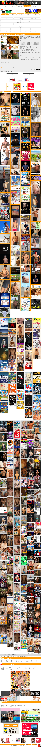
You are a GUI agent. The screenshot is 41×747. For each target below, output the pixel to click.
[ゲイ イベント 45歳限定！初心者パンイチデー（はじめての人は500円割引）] (37, 586)
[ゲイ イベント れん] (23, 424)
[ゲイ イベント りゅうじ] (3, 502)
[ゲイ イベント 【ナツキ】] (23, 510)
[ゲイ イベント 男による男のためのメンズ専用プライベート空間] (5, 300)
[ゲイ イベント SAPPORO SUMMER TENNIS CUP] (37, 388)
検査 (25, 31)
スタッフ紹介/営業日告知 (20, 26)
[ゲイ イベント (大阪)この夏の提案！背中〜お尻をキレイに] (15, 109)
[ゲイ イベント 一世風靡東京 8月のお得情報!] (5, 199)
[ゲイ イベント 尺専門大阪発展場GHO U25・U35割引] (37, 552)
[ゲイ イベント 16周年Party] (37, 400)
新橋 (21, 660)
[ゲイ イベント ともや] (30, 641)
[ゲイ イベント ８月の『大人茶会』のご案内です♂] (3, 592)
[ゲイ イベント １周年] (12, 400)
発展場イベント (30, 21)
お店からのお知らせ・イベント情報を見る (34, 653)
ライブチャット (11, 668)
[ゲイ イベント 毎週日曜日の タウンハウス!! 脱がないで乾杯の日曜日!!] (17, 433)
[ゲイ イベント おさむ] (3, 538)
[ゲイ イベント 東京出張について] (30, 548)
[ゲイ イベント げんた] (10, 491)
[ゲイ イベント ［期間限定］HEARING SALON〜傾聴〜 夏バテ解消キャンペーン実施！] (5, 129)
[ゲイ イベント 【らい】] (17, 587)
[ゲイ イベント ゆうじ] (10, 569)
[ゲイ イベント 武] (30, 606)
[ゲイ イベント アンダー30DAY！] (10, 608)
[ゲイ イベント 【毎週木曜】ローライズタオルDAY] (12, 325)
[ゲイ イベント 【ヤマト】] (37, 430)
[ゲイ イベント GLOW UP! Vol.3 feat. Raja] (10, 560)
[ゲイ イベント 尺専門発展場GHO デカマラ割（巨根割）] (29, 365)
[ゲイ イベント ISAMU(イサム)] (15, 97)
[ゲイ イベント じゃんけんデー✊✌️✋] (37, 322)
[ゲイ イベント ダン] (17, 452)
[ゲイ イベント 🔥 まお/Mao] (30, 584)
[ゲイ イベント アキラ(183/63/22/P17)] (37, 423)
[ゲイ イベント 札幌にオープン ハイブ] (37, 377)
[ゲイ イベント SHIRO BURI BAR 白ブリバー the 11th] (3, 511)
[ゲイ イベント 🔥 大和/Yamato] (23, 453)
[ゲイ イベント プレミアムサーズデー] (37, 343)
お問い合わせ (28, 744)
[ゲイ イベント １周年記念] (5, 286)
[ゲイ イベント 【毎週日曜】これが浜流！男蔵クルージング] (30, 487)
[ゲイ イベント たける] (23, 463)
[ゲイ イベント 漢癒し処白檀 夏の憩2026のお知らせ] (15, 250)
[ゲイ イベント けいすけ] (17, 502)
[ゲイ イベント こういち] (23, 472)
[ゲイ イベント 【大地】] (17, 511)
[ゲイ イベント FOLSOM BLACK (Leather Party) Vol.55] (17, 443)
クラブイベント (10, 21)
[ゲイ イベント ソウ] (37, 518)
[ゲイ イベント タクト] (17, 463)
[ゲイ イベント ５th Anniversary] (4, 323)
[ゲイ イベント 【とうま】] (23, 634)
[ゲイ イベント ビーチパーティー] (4, 407)
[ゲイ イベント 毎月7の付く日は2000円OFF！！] (12, 335)
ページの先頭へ (34, 744)
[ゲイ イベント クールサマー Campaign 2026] (25, 178)
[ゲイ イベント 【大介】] (30, 474)
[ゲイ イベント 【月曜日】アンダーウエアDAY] (37, 451)
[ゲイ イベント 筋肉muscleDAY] (36, 114)
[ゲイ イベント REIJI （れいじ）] (30, 627)
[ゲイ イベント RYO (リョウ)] (37, 472)
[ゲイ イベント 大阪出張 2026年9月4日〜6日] (30, 599)
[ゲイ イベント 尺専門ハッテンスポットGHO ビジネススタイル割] (30, 634)
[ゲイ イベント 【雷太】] (15, 288)
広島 (31, 661)
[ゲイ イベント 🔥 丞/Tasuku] (30, 580)
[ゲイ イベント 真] (37, 579)
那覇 (1, 662)
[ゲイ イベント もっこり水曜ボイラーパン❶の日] (5, 144)
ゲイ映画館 (10, 669)
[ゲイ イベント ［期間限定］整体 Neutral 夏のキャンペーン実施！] (15, 161)
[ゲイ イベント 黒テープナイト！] (37, 593)
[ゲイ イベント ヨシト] (37, 458)
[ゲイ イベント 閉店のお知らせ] (4, 384)
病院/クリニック (27, 667)
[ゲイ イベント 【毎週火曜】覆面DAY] (30, 589)
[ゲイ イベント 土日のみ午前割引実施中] (30, 538)
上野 (11, 660)
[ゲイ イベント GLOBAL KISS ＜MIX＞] (23, 434)
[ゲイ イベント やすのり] (17, 540)
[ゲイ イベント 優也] (37, 607)
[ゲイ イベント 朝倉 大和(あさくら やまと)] (20, 320)
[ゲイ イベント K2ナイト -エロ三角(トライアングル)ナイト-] (30, 572)
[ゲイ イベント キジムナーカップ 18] (12, 377)
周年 (7, 18)
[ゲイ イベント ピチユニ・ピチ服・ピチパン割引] (5, 213)
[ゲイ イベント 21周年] (29, 412)
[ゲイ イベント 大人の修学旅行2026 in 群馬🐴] (37, 413)
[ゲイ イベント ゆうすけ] (37, 353)
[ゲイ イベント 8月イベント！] (25, 139)
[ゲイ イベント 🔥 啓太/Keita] (3, 446)
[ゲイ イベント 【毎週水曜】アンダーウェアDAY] (25, 237)
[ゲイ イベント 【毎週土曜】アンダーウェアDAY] (30, 529)
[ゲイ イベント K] (12, 342)
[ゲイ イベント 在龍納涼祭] (17, 596)
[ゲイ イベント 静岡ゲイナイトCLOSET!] (23, 529)
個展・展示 (15, 31)
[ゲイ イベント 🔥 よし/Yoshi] (30, 558)
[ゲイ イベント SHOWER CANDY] (10, 435)
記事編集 (28, 14)
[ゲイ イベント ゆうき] (23, 569)
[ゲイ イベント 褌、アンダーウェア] (36, 168)
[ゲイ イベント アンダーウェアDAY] (30, 515)
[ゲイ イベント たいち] (5, 158)
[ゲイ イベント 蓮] (25, 131)
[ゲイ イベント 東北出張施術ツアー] (10, 463)
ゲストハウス (27, 666)
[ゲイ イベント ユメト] (15, 224)
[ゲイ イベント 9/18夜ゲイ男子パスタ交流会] (3, 482)
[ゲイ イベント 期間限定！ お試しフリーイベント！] (25, 217)
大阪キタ (17, 661)
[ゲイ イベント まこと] (10, 501)
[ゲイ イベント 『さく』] (4, 342)
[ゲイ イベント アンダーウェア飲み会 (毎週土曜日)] (37, 504)
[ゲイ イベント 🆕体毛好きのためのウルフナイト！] (30, 613)
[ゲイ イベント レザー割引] (37, 486)
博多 (36, 661)
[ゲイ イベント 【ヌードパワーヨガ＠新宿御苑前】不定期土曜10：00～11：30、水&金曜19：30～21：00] (5, 172)
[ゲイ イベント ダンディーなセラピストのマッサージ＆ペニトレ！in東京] (37, 600)
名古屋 (7, 661)
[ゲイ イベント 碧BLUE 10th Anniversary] (15, 139)
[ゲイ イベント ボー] (23, 500)
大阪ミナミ (23, 661)
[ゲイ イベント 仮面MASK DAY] (29, 346)
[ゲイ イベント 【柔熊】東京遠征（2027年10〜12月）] (37, 511)
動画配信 (2, 669)
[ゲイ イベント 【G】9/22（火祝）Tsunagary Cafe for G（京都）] (30, 478)
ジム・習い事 (3, 667)
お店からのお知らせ (28, 6)
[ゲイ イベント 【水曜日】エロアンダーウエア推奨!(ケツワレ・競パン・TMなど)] (36, 268)
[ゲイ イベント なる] (37, 444)
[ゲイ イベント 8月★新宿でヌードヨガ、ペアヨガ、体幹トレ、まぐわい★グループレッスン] (5, 238)
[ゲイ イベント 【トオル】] (3, 492)
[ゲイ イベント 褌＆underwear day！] (17, 646)
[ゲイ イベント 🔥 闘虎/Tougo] (30, 434)
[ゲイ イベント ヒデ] (3, 474)
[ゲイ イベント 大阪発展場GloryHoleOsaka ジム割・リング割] (36, 303)
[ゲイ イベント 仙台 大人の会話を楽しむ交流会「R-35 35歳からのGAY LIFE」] (10, 444)
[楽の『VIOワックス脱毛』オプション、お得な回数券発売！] (9, 35)
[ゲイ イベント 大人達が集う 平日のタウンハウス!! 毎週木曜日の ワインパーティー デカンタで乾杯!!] (20, 348)
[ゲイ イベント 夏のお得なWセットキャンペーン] (25, 121)
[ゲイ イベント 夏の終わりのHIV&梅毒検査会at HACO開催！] (29, 389)
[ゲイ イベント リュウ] (17, 474)
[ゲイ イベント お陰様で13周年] (15, 277)
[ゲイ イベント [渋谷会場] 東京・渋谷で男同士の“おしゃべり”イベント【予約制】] (23, 560)
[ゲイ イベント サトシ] (5, 312)
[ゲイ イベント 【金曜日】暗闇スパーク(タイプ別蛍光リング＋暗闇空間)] (37, 621)
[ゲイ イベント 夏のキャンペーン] (25, 194)
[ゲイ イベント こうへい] (3, 465)
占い (17, 668)
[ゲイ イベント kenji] (29, 337)
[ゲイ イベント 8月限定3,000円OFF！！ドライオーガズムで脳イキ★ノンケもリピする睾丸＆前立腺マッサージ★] (15, 150)
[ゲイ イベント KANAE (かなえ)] (25, 111)
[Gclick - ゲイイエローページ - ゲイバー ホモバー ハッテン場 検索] (7, 2)
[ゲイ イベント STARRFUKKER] (17, 577)
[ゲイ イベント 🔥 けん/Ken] (30, 520)
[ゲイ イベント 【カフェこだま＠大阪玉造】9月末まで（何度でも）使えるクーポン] (15, 182)
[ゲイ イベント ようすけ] (3, 601)
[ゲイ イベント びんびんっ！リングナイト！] (25, 155)
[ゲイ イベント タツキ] (3, 426)
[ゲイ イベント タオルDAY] (30, 491)
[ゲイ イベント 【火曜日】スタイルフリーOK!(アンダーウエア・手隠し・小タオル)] (37, 649)
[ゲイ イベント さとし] (36, 187)
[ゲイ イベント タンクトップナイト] (23, 588)
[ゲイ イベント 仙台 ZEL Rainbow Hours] (23, 443)
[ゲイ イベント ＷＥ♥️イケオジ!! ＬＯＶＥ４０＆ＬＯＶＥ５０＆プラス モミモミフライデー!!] (23, 482)
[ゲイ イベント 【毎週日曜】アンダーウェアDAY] (30, 524)
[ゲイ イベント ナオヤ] (25, 257)
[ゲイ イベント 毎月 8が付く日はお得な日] (30, 469)
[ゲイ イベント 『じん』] (3, 436)
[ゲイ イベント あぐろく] (37, 525)
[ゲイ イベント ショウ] (37, 437)
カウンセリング (27, 668)
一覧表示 (5, 14)
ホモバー (2, 666)
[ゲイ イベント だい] (12, 353)
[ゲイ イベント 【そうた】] (36, 99)
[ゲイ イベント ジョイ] (37, 635)
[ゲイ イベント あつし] (3, 573)
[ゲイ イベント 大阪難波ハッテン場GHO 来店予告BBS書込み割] (37, 628)
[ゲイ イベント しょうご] (20, 329)
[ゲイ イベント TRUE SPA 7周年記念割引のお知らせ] (25, 279)
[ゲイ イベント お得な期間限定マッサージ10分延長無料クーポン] (25, 268)
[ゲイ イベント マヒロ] (30, 648)
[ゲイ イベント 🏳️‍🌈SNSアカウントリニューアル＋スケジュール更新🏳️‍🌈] (15, 261)
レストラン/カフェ (36, 666)
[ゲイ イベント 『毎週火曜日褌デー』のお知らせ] (23, 539)
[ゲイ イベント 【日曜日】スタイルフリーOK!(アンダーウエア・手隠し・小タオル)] (37, 479)
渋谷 (26, 660)
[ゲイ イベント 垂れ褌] (10, 579)
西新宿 (32, 660)
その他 (35, 31)
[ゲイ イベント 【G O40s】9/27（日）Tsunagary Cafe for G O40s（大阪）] (30, 576)
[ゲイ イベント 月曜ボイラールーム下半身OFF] (3, 556)
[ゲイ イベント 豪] (37, 465)
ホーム (6, 6)
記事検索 (36, 14)
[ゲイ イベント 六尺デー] (3, 456)
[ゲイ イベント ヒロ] (25, 292)
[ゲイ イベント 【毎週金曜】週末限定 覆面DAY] (30, 533)
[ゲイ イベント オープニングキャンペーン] (25, 146)
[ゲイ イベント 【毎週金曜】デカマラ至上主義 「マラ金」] (30, 543)
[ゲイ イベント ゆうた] (29, 355)
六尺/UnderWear (20, 18)
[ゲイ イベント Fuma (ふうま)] (36, 279)
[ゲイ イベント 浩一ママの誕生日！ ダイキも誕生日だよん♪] (17, 626)
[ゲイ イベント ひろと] (36, 214)
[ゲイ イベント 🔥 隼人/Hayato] (36, 232)
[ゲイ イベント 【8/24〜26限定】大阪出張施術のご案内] (15, 172)
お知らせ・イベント (34, 18)
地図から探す (20, 6)
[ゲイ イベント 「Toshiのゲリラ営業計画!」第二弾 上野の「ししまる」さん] (17, 424)
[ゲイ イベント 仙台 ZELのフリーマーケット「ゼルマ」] (17, 606)
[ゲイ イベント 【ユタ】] (10, 472)
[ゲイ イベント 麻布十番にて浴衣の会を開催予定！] (23, 615)
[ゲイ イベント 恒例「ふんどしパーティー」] (17, 530)
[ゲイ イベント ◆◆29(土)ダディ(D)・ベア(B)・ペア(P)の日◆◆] (37, 559)
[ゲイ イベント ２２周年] (20, 394)
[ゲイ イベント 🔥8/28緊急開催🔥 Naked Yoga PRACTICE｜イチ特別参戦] (10, 425)
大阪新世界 (28, 661)
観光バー (18, 666)
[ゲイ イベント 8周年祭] (20, 404)
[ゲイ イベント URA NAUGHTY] (29, 324)
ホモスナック (11, 666)
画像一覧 (12, 14)
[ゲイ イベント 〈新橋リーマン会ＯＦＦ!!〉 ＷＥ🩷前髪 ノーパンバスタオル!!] (17, 615)
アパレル (18, 667)
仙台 (6, 660)
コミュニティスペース (4, 668)
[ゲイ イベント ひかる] (3, 610)
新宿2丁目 (37, 660)
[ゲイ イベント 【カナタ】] (3, 547)
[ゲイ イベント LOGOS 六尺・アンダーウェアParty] (10, 530)
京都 (11, 661)
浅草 (16, 660)
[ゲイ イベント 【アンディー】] (30, 510)
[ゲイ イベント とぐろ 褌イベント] (30, 444)
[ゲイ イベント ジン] (20, 358)
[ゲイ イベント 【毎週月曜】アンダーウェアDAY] (30, 501)
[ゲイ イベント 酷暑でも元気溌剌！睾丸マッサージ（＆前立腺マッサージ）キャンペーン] (36, 291)
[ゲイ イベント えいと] (30, 563)
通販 (33, 668)
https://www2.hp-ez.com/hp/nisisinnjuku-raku (9, 67)
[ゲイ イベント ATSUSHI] (36, 155)
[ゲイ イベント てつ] (36, 129)
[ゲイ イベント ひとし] (3, 629)
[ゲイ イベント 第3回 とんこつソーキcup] (4, 395)
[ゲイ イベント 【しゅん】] (10, 629)
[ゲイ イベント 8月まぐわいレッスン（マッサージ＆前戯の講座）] (37, 492)
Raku (3, 69)
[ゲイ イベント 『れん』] (5, 185)
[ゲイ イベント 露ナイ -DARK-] (5, 248)
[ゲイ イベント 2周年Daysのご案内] (25, 99)
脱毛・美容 (5, 31)
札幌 (1, 660)
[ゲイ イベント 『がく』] (36, 256)
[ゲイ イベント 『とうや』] (30, 453)
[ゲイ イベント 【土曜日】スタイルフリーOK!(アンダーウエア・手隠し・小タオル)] (30, 620)
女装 (33, 667)
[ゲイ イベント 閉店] (29, 377)
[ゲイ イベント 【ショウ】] (3, 564)
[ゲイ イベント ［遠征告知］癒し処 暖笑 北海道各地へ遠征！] (5, 271)
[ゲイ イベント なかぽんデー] (4, 354)
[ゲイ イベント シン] (17, 550)
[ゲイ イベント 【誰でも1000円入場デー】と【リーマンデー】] (12, 331)
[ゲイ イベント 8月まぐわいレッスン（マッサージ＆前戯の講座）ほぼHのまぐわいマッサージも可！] (30, 496)
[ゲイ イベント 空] (17, 559)
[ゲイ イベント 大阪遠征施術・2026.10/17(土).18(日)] (37, 642)
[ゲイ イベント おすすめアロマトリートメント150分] (15, 129)
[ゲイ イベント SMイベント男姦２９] (30, 553)
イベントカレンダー (35, 6)
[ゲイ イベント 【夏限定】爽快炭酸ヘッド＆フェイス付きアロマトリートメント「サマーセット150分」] (12, 320)
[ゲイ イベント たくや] (15, 238)
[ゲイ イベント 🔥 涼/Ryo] (30, 568)
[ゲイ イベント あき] (30, 462)
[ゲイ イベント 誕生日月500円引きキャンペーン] (23, 520)
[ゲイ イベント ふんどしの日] (23, 491)
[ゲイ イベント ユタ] (37, 498)
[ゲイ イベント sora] (5, 99)
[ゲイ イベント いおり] (17, 568)
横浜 (1, 661)
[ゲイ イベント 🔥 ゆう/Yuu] (10, 551)
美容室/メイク (11, 667)
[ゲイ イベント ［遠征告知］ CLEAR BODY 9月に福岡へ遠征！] (10, 589)
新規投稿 (20, 14)
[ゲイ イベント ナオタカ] (37, 614)
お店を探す (13, 6)
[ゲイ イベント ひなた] (17, 483)
